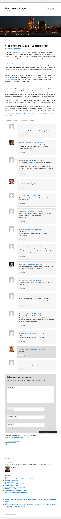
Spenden (23, 35)
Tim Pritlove (18, 113)
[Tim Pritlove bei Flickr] (14, 469)
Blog (6, 35)
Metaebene (36, 113)
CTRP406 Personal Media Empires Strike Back (16, 490)
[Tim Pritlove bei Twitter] (11, 469)
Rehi (6, 477)
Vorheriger (8, 40)
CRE (45, 54)
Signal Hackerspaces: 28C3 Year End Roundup (16, 492)
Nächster (53, 40)
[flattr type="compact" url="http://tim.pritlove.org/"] (21, 470)
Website (10, 424)
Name (10, 409)
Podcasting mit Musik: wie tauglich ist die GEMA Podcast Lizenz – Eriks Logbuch (25, 499)
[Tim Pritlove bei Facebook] (19, 469)
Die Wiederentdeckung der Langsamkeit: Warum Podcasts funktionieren (22, 478)
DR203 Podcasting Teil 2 (11, 488)
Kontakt (30, 35)
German (26, 113)
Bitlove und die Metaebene (11, 480)
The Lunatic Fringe (15, 8)
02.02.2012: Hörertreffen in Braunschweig (15, 487)
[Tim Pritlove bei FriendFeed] (18, 469)
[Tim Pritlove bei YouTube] (16, 469)
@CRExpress (12, 79)
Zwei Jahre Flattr (9, 482)
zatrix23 (21, 229)
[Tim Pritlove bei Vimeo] (13, 469)
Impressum (36, 35)
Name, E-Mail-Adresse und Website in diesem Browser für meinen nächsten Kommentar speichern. (30, 428)
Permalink (10, 115)
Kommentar (11, 387)
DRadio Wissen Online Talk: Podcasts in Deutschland (18, 483)
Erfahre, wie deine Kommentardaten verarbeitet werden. (19, 437)
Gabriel (20, 142)
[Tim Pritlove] (7, 471)
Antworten (22, 134)
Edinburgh (7, 108)
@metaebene (29, 65)
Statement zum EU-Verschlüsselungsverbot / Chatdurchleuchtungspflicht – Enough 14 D (26, 504)
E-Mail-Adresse (12, 417)
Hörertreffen (18, 85)
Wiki (31, 96)
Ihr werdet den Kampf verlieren (12, 485)
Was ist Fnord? (18, 498)
